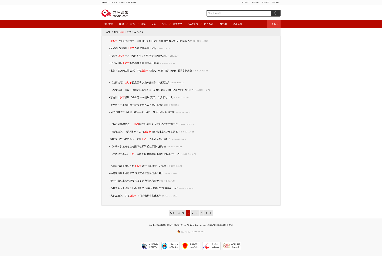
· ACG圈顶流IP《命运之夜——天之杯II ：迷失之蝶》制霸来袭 (142, 112)
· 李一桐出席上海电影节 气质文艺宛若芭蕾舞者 (134, 180)
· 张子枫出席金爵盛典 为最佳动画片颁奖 (134, 63)
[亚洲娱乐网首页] (114, 13)
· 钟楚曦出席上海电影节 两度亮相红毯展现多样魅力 (136, 173)
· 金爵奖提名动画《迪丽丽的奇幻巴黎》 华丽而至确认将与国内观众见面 (150, 41)
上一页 (181, 213)
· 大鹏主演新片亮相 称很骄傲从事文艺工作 (135, 195)
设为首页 (245, 2)
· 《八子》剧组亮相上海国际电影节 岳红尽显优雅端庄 (137, 146)
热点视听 (209, 24)
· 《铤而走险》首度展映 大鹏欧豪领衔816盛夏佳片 (139, 82)
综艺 (164, 24)
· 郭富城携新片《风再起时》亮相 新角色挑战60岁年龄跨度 (143, 131)
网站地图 (265, 2)
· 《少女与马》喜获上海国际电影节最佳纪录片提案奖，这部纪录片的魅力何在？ (151, 90)
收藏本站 (255, 2)
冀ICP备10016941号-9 (225, 225)
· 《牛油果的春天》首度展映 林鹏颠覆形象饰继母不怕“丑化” (144, 154)
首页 (108, 32)
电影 (132, 24)
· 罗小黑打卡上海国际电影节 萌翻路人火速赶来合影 (136, 105)
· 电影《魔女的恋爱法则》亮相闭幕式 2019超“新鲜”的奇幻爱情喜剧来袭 (150, 70)
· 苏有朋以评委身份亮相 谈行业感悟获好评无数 (137, 166)
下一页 (208, 213)
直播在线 (177, 24)
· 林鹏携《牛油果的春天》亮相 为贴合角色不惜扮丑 (140, 139)
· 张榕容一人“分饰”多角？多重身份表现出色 (136, 55)
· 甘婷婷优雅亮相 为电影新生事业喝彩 (132, 48)
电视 (143, 24)
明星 (121, 24)
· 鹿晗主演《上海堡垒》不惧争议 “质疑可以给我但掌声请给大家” (143, 188)
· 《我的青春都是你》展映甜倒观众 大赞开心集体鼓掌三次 (143, 124)
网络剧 (223, 24)
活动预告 (193, 24)
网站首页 (105, 2)
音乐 (153, 24)
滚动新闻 (237, 24)
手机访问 (275, 2)
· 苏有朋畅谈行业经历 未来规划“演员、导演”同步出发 (141, 97)
